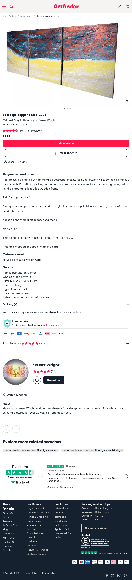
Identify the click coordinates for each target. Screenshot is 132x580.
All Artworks (26, 16)
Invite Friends (34, 521)
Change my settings (96, 528)
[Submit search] (11, 6)
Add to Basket (66, 143)
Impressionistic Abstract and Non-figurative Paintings (92, 450)
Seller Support (63, 525)
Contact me (53, 380)
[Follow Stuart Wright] (37, 380)
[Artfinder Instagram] (119, 575)
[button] (127, 101)
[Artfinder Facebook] (107, 575)
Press (6, 517)
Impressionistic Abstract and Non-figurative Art (31, 450)
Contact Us (9, 541)
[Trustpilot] (104, 552)
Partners (7, 521)
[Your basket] (127, 7)
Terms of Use (31, 573)
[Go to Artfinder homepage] (66, 6)
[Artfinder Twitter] (113, 575)
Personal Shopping (37, 516)
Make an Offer (68, 152)
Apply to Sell (62, 529)
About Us (8, 513)
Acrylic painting (13, 272)
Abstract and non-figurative (31, 297)
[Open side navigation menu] (4, 6)
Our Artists (9, 533)
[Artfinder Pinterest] (125, 575)
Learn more (52, 325)
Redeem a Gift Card (38, 512)
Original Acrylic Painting (18, 120)
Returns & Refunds (37, 549)
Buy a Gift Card (35, 508)
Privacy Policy (48, 573)
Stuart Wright (9, 16)
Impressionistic (20, 293)
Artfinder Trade (11, 525)
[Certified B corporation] (95, 541)
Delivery (31, 545)
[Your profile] (120, 6)
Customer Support (37, 554)
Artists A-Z (8, 537)
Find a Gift (32, 541)
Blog (5, 529)
